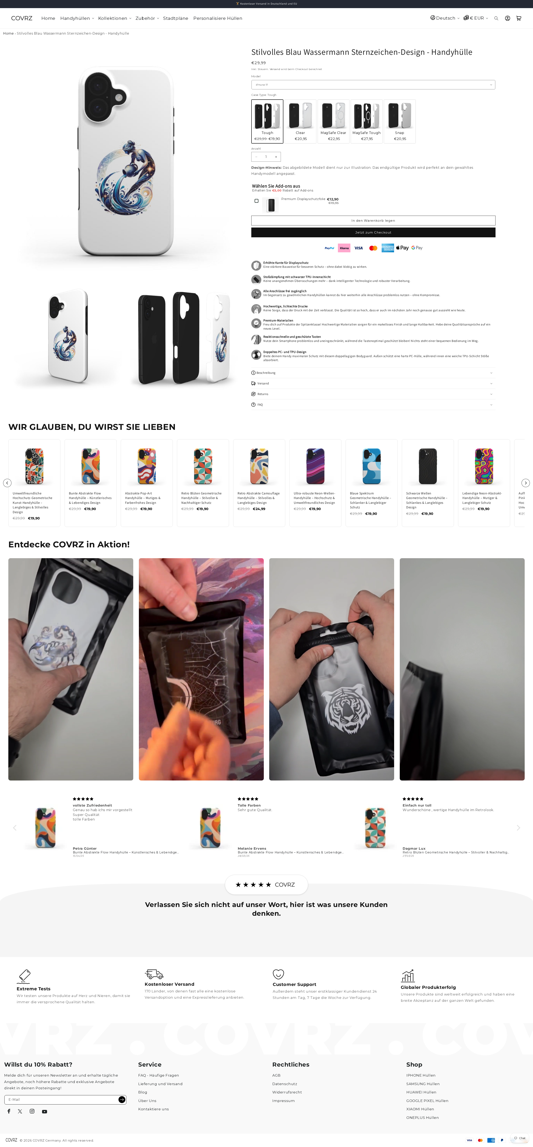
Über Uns (147, 1101)
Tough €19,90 (267, 136)
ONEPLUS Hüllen (422, 1118)
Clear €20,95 (301, 136)
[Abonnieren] (121, 1099)
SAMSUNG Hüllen (423, 1084)
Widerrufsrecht (287, 1092)
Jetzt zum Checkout (373, 232)
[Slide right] (526, 483)
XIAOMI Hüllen (420, 1109)
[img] (126, 799)
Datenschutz (284, 1084)
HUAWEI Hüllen (421, 1092)
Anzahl (256, 148)
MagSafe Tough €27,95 (366, 136)
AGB (276, 1075)
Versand (275, 69)
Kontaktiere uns (153, 1109)
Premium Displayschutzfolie (303, 199)
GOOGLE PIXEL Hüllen (427, 1101)
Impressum (283, 1101)
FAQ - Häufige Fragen (158, 1075)
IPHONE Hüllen (421, 1075)
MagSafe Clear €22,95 (333, 136)
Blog (142, 1092)
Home (8, 33)
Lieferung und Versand (160, 1084)
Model (255, 76)
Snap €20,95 (400, 136)
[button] (77, 18)
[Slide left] (7, 483)
